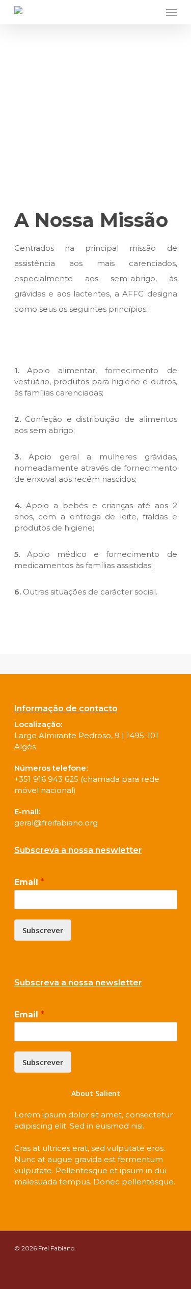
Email (29, 882)
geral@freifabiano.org (56, 823)
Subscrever (42, 930)
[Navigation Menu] (171, 12)
